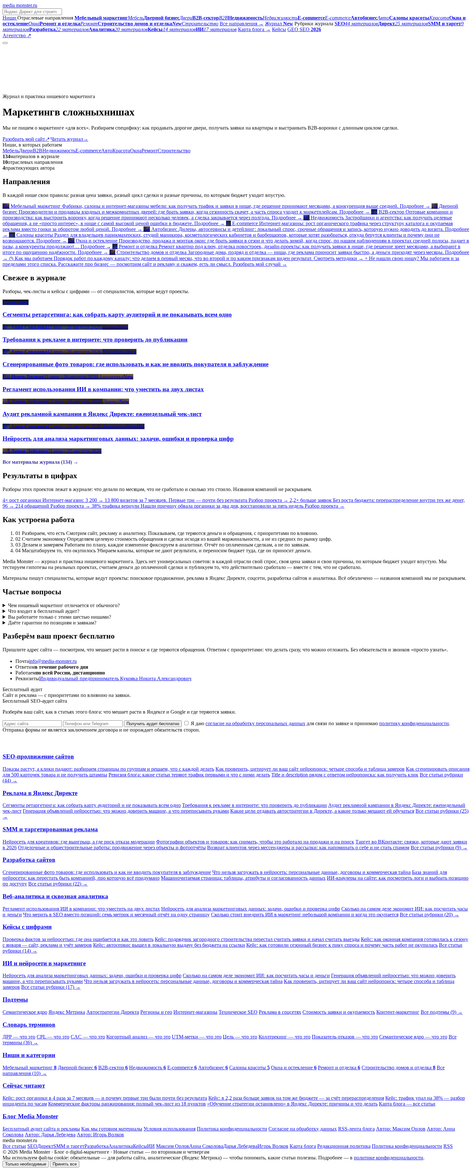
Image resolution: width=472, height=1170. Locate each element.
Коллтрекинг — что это (284, 1036)
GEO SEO (304, 29)
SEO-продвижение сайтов (38, 756)
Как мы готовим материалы (111, 1129)
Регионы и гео (156, 1012)
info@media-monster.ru (53, 661)
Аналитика (121, 1146)
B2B (37, 150)
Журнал (279, 23)
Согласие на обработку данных (302, 1129)
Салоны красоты (249, 1067)
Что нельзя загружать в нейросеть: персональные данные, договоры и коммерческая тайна (311, 872)
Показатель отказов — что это (345, 1036)
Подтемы (15, 999)
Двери (26, 150)
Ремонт (150, 150)
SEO (32, 1146)
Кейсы (279, 29)
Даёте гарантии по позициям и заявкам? (52, 622)
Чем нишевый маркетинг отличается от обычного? (64, 605)
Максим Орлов (172, 1146)
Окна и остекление (294, 1067)
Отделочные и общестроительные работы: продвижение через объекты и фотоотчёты (112, 847)
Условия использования (170, 1129)
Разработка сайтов (29, 859)
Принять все (65, 1164)
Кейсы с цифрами (27, 926)
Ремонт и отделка (339, 1067)
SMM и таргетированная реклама (50, 829)
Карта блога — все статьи (407, 1103)
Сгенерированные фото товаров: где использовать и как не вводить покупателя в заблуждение (107, 872)
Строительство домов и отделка (398, 1067)
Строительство (174, 150)
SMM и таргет (68, 1146)
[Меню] (5, 43)
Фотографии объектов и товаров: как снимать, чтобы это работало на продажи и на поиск (255, 841)
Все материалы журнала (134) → (40, 462)
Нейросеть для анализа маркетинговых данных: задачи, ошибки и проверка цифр (250, 908)
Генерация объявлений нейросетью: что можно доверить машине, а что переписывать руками (126, 811)
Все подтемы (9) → (442, 1012)
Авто (106, 150)
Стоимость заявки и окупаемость (338, 1012)
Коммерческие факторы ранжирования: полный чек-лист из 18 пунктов (127, 1103)
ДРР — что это (19, 1036)
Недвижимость (58, 150)
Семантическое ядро (25, 1012)
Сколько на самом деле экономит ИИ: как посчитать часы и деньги (256, 975)
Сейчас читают (24, 1085)
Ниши (10, 18)
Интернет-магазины (195, 1012)
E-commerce (88, 150)
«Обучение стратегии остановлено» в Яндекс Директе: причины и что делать (292, 1103)
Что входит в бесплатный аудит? (43, 611)
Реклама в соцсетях (280, 1012)
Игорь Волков (273, 1146)
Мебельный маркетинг (30, 1067)
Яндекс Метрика (66, 1012)
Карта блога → (254, 29)
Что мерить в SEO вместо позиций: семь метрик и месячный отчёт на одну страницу (116, 914)
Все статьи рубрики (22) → (58, 883)
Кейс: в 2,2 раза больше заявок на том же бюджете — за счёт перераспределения (296, 1098)
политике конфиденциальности (388, 1157)
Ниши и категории (29, 1055)
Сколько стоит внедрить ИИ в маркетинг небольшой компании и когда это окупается (304, 914)
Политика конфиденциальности (232, 1129)
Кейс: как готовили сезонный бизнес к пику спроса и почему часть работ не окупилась (342, 945)
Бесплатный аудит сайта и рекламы (41, 1129)
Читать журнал (69, 139)
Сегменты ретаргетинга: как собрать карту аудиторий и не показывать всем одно (92, 805)
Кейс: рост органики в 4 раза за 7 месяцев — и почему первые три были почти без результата (105, 1098)
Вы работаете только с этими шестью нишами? (59, 617)
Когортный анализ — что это (138, 1036)
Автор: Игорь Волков (100, 1134)
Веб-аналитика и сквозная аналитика (55, 896)
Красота (121, 150)
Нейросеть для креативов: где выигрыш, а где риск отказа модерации (79, 841)
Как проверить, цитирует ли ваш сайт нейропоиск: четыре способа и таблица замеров (310, 769)
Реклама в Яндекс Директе (40, 793)
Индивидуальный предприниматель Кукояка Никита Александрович (115, 678)
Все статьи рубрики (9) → (439, 847)
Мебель (11, 150)
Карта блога (303, 1146)
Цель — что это (240, 1036)
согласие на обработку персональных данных (255, 723)
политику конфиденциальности (414, 723)
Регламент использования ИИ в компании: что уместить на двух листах (81, 908)
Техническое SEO (238, 1012)
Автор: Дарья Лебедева (50, 1134)
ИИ (151, 1146)
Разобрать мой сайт (26, 139)
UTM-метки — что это (197, 1036)
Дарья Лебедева (240, 1146)
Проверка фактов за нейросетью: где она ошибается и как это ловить (78, 939)
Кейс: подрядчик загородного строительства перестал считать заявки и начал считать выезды (257, 939)
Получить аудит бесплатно (153, 723)
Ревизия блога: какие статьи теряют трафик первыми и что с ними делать (189, 774)
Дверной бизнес (77, 1067)
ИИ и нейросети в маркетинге (44, 963)
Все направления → (242, 23)
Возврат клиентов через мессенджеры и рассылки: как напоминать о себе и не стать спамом (308, 847)
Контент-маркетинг (397, 1012)
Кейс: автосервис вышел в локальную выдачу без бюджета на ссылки (169, 945)
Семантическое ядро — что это (413, 1036)
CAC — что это (88, 1036)
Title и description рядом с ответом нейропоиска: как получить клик (344, 774)
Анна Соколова (206, 1146)
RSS (448, 1146)
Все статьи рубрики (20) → (429, 914)
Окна (136, 150)
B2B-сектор (113, 1067)
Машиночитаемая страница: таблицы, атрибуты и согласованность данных (243, 878)
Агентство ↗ (17, 35)
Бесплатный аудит (52, 35)
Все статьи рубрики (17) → (51, 987)
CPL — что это (53, 1036)
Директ (45, 1146)
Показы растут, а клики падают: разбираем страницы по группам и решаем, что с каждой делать (108, 769)
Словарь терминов (29, 1024)
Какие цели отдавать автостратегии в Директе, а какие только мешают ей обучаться (322, 811)
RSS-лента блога (356, 1129)
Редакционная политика (344, 1146)
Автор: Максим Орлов (400, 1129)
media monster (20, 5)
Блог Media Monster (30, 1116)
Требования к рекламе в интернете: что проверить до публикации (254, 805)
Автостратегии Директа (112, 1012)
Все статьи (14, 1146)
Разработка (96, 1146)
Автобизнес (213, 1067)
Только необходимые (25, 1164)
